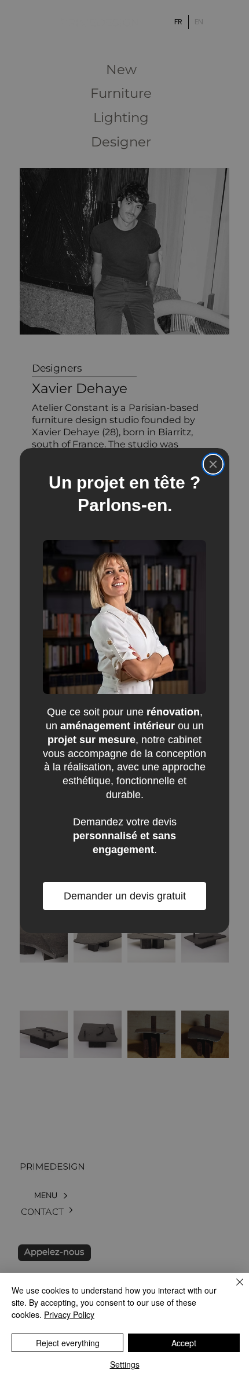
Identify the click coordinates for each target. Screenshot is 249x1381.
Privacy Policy (69, 1314)
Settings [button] (125, 1364)
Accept (183, 1343)
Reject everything (68, 1343)
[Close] (213, 464)
